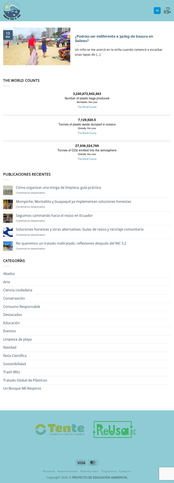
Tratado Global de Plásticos (25, 380)
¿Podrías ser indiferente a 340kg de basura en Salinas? (114, 38)
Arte (6, 282)
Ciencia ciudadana (17, 290)
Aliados (9, 273)
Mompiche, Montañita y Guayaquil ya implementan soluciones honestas (73, 202)
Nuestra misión (68, 471)
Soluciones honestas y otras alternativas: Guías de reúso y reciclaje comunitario (80, 229)
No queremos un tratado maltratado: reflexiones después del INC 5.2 (71, 243)
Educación (11, 323)
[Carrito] (167, 10)
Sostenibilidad (14, 364)
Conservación (14, 298)
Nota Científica (15, 355)
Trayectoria (108, 471)
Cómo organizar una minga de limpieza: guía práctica (58, 188)
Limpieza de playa (17, 339)
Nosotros (49, 471)
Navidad (9, 347)
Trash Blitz (11, 372)
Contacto (125, 471)
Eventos (9, 331)
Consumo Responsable (21, 306)
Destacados (12, 314)
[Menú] (157, 10)
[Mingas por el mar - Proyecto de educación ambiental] (24, 10)
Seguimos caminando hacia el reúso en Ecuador (54, 216)
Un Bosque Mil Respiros (22, 388)
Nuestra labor (89, 471)
